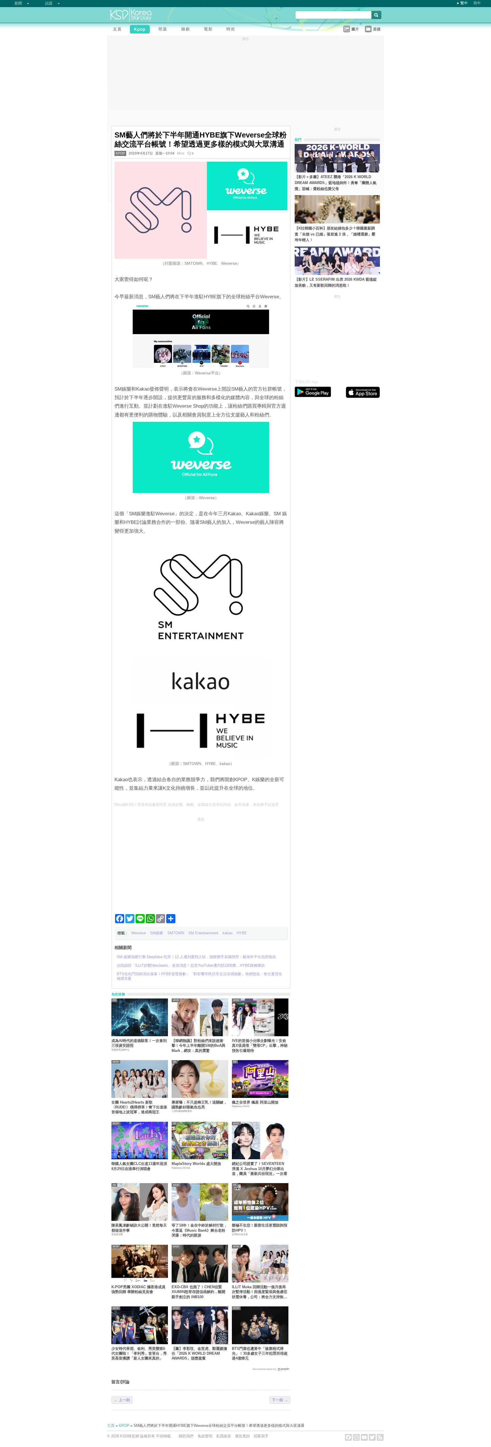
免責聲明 (204, 1436)
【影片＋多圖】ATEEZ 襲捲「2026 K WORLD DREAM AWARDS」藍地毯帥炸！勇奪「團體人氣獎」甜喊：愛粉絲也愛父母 (335, 183)
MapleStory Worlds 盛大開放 (196, 1164)
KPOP (120, 153)
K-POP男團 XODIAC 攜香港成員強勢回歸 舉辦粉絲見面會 (138, 1289)
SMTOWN (175, 933)
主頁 (111, 1425)
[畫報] (232, 30)
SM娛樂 (156, 933)
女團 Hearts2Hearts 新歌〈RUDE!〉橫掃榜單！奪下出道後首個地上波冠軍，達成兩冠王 (139, 1107)
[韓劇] (186, 30)
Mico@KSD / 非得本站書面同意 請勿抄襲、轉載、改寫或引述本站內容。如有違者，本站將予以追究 (197, 804)
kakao (227, 933)
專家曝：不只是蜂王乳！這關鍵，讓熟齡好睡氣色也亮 (199, 1104)
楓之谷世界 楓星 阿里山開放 (255, 1102)
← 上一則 (122, 1400)
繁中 (464, 3)
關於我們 (186, 1436)
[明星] (164, 30)
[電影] (209, 30)
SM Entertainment (203, 933)
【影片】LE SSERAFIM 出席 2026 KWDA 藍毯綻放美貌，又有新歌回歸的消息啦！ (336, 282)
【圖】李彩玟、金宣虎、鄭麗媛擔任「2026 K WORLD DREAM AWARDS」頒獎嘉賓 (199, 1353)
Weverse (138, 933)
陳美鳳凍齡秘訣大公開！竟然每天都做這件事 (139, 1227)
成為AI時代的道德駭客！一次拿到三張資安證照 (139, 1043)
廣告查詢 (242, 1436)
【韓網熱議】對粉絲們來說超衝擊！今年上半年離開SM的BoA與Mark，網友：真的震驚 (198, 1046)
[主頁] (118, 30)
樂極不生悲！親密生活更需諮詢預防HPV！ (259, 1227)
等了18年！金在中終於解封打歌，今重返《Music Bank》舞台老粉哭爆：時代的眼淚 (199, 1230)
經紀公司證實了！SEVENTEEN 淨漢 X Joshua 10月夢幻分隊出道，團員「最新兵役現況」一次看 (259, 1169)
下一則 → (280, 1400)
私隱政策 (223, 1436)
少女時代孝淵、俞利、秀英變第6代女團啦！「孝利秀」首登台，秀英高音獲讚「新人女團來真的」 (139, 1353)
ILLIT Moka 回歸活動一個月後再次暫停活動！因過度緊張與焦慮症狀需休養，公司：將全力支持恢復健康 (259, 1292)
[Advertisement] (201, 863)
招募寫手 (261, 1436)
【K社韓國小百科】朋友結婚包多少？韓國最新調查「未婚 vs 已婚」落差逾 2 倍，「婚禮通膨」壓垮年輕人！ (335, 234)
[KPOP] (141, 30)
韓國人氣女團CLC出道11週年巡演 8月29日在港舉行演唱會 (139, 1166)
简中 (477, 3)
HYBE (242, 933)
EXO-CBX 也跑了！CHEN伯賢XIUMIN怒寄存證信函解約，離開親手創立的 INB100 (198, 1292)
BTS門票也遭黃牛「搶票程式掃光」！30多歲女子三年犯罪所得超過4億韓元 (260, 1353)
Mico (180, 153)
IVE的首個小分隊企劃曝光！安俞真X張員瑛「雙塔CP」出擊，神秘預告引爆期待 (260, 1046)
